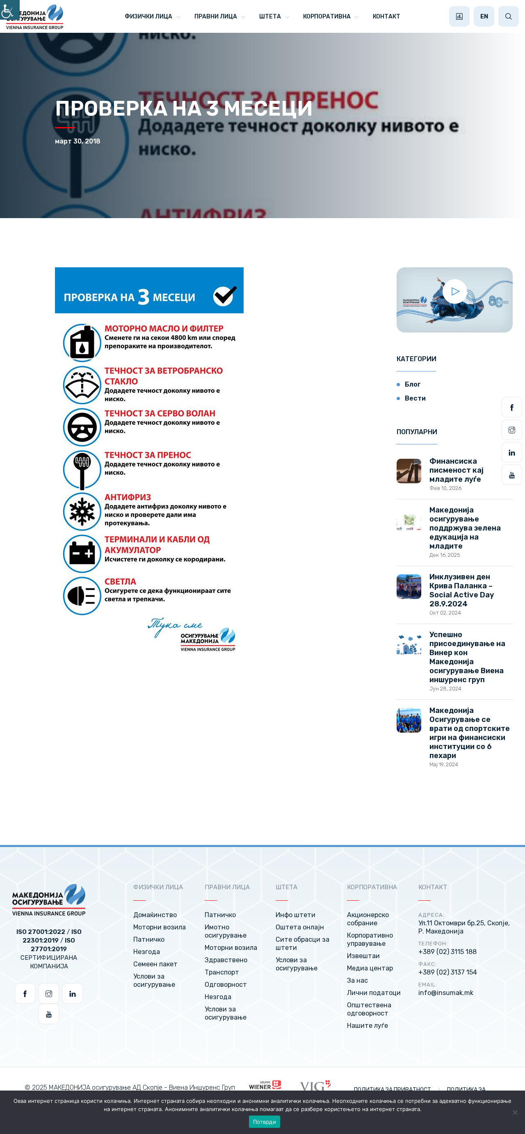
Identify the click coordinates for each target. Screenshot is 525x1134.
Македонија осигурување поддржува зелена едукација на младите (465, 528)
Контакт (386, 16)
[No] (515, 1112)
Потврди (264, 1121)
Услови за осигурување (154, 980)
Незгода (146, 952)
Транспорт (222, 972)
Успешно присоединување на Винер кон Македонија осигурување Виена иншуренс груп (467, 657)
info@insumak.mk (445, 993)
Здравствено (226, 960)
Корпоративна (327, 16)
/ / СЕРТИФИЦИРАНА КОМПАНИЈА (49, 949)
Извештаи (363, 956)
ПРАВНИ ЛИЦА (215, 16)
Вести (415, 398)
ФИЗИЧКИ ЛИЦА (148, 16)
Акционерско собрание (368, 919)
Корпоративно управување (370, 939)
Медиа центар (370, 968)
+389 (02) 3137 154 (447, 972)
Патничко (148, 939)
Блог (413, 384)
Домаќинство (155, 915)
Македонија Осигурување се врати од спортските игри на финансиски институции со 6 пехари (469, 733)
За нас (357, 980)
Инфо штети (295, 915)
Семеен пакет (155, 964)
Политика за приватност (393, 1089)
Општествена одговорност (369, 1009)
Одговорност (226, 984)
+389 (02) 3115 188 (447, 952)
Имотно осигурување (226, 931)
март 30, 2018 (77, 141)
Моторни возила (159, 927)
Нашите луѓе (367, 1025)
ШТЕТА (270, 16)
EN (484, 16)
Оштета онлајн (300, 927)
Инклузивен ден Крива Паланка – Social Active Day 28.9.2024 (461, 590)
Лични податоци (374, 993)
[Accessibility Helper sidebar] (10, 10)
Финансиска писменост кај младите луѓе (456, 470)
